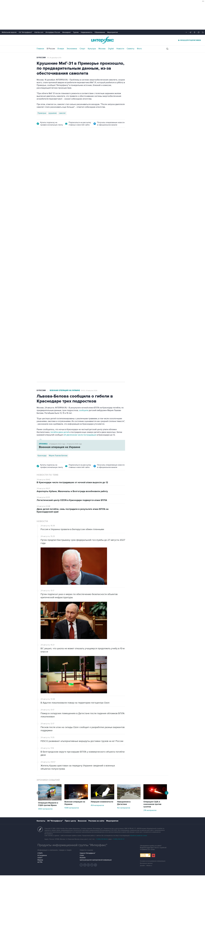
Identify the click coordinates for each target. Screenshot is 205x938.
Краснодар (42, 455)
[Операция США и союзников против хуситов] (155, 799)
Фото (139, 49)
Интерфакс (102, 40)
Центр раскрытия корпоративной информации (96, 860)
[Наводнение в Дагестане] (129, 799)
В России (51, 49)
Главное (40, 49)
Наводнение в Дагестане (123, 803)
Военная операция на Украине (65, 390)
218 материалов (149, 810)
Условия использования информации (152, 861)
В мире (61, 49)
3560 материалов (45, 809)
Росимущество (59, 304)
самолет (62, 113)
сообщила (83, 410)
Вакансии (82, 821)
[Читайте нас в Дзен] (81, 864)
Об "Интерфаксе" (25, 32)
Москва (101, 49)
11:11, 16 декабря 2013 (54, 58)
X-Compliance (42, 855)
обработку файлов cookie (138, 835)
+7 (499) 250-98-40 (102, 839)
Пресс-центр (70, 821)
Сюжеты (130, 49)
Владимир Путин (44, 304)
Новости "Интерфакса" (87, 853)
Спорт (82, 49)
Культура (92, 49)
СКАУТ (39, 858)
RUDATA (83, 858)
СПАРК (40, 853)
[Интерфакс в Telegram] (84, 864)
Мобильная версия (9, 32)
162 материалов (123, 808)
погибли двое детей (59, 432)
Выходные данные (146, 863)
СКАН (82, 855)
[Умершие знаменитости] (102, 799)
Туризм (76, 32)
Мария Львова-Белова (58, 455)
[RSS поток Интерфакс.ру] (91, 864)
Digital (111, 49)
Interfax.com (38, 32)
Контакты (41, 821)
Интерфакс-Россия (53, 32)
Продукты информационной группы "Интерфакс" (72, 845)
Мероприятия (112, 32)
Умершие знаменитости (102, 802)
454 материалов (97, 805)
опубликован (71, 230)
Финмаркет (66, 32)
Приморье (42, 113)
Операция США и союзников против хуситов (152, 804)
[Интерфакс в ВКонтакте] (88, 864)
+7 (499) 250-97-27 (118, 839)
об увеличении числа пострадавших (80, 435)
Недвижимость (86, 32)
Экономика (72, 49)
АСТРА (39, 862)
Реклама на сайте (96, 821)
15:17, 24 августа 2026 (54, 144)
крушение (53, 113)
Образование (100, 32)
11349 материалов (71, 808)
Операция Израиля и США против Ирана (48, 804)
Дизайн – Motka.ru (146, 865)
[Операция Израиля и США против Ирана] (50, 800)
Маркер (40, 860)
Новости (120, 49)
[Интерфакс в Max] (95, 864)
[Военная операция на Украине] (76, 799)
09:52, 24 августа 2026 (89, 390)
